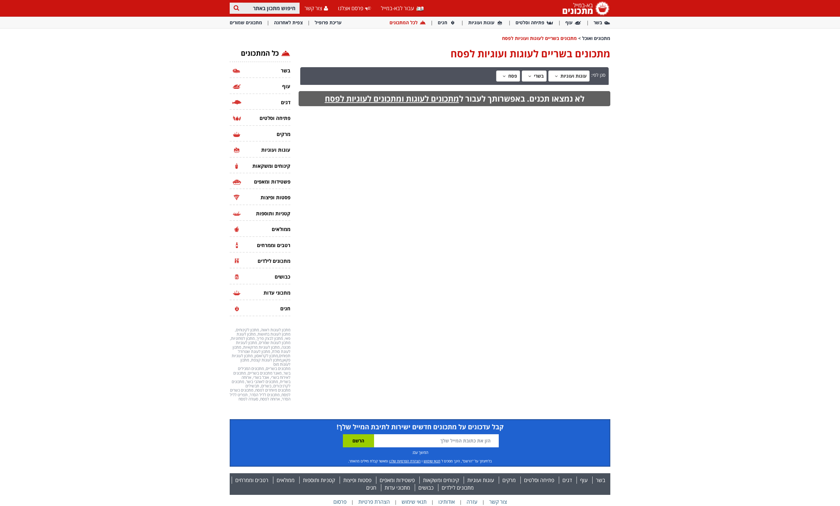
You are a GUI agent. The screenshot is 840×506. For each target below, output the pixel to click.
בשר (598, 22)
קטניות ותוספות (319, 480)
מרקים (509, 480)
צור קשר (313, 8)
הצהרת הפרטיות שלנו (405, 460)
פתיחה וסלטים (529, 22)
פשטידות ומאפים (397, 480)
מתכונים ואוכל (596, 38)
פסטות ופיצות (357, 480)
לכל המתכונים (403, 22)
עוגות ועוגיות (481, 22)
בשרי (538, 76)
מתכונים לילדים (458, 487)
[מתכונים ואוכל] (584, 8)
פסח (512, 76)
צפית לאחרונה (288, 22)
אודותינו (446, 501)
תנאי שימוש (432, 460)
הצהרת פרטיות (374, 501)
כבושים (425, 487)
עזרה (472, 501)
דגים (567, 480)
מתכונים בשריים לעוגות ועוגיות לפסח (539, 38)
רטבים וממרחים (251, 480)
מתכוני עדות (397, 487)
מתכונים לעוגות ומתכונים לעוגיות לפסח (392, 98)
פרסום (339, 501)
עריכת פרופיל (328, 22)
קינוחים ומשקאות (441, 480)
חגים (442, 22)
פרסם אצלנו (350, 8)
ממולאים (286, 480)
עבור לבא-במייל (398, 8)
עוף (569, 22)
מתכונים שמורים (246, 22)
